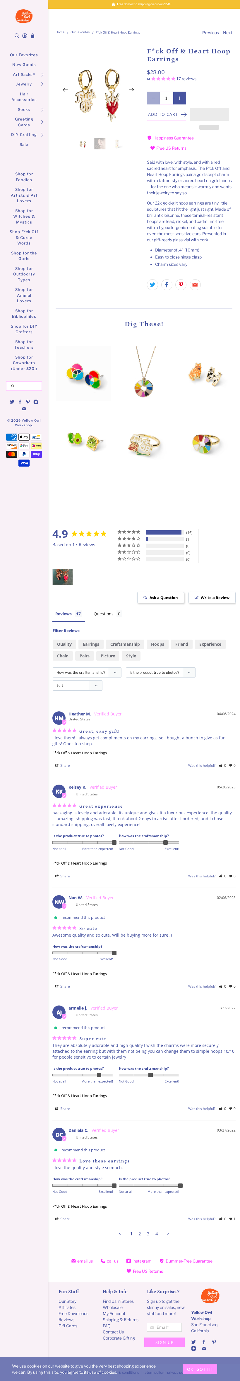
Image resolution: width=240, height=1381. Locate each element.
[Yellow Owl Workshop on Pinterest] (28, 403)
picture (108, 656)
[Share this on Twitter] (152, 284)
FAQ (107, 1325)
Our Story (67, 1301)
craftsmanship (125, 644)
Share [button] (64, 765)
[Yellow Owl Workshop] (24, 16)
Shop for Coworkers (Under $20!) (24, 363)
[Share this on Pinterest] (180, 284)
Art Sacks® (24, 74)
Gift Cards (68, 1325)
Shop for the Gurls (24, 256)
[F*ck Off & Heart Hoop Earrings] (98, 89)
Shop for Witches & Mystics (24, 216)
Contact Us (113, 1331)
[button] (209, 114)
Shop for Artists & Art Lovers (24, 195)
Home (60, 32)
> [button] (168, 1234)
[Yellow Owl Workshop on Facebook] (20, 403)
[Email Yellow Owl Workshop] (24, 409)
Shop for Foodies (24, 177)
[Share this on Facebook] (166, 284)
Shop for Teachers (24, 344)
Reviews (66, 1319)
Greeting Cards (24, 122)
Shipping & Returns (120, 1319)
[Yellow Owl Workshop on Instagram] (36, 403)
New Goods (24, 64)
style (131, 656)
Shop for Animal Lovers (24, 295)
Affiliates (67, 1307)
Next (227, 32)
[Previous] (65, 89)
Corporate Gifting (119, 1337)
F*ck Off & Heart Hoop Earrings (79, 752)
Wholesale (113, 1307)
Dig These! (144, 324)
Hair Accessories (24, 97)
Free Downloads (73, 1313)
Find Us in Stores (118, 1301)
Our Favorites (24, 55)
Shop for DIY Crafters (24, 329)
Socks (24, 109)
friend (181, 644)
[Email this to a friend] (195, 284)
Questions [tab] (104, 614)
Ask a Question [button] (164, 597)
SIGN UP (164, 1342)
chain (62, 656)
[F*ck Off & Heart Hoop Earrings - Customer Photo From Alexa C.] (63, 577)
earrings (91, 644)
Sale (24, 144)
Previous (210, 32)
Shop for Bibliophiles (24, 313)
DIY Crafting (24, 134)
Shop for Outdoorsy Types (24, 274)
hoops (157, 644)
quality (64, 644)
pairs (85, 656)
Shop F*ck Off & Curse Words (24, 237)
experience (210, 644)
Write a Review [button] (215, 597)
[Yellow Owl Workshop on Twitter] (12, 403)
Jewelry (24, 84)
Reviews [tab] (63, 614)
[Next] (131, 89)
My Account (114, 1313)
